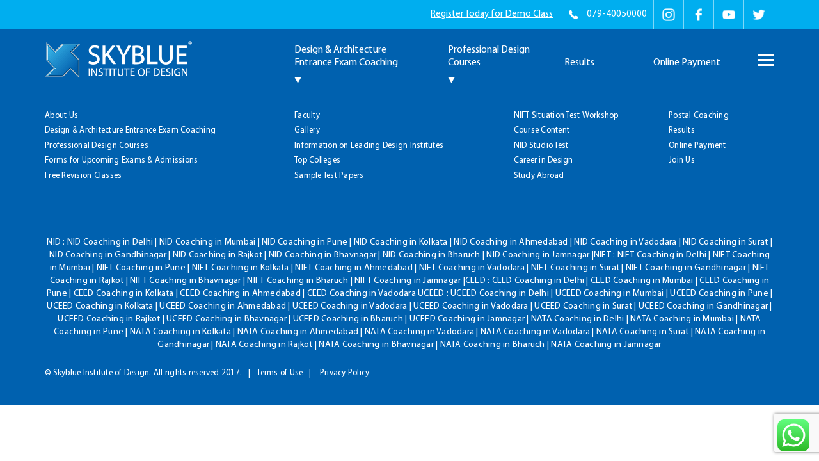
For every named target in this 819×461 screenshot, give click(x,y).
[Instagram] (668, 14)
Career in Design (543, 160)
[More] (764, 54)
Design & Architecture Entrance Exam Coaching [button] (346, 56)
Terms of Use (280, 373)
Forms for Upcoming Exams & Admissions (121, 160)
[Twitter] (759, 14)
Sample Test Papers (329, 176)
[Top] (787, 90)
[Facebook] (698, 14)
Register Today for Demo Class (492, 14)
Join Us (682, 160)
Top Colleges (317, 160)
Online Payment (686, 63)
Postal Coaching (699, 115)
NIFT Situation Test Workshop (566, 115)
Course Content (542, 130)
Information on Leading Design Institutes (368, 146)
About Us (61, 115)
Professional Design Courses (96, 146)
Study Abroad (539, 176)
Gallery (307, 130)
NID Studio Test (541, 146)
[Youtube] (728, 14)
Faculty (307, 115)
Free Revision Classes (83, 176)
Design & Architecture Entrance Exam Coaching (130, 130)
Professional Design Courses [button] (489, 56)
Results (579, 63)
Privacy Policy (345, 373)
